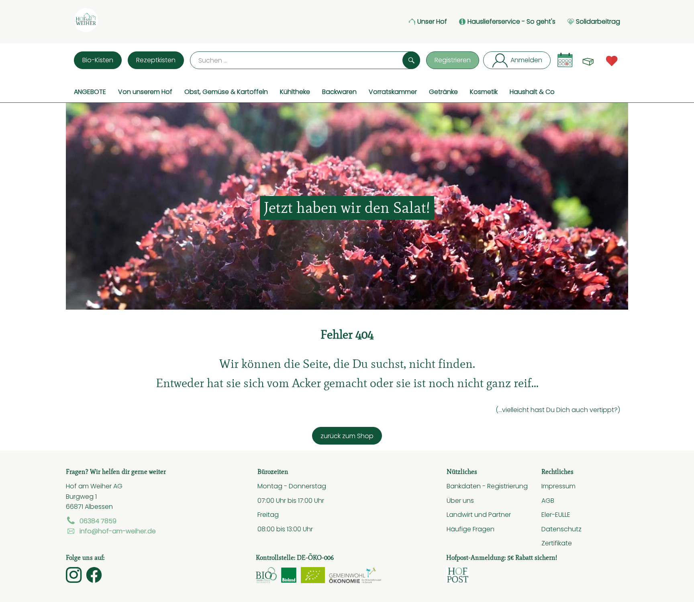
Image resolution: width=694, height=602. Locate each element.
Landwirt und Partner (479, 514)
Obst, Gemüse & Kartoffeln (226, 91)
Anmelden (526, 60)
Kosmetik (484, 91)
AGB (547, 500)
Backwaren (339, 91)
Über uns (460, 500)
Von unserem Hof (145, 91)
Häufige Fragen (470, 529)
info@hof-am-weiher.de (118, 531)
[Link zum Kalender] (565, 59)
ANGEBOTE (90, 91)
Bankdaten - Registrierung (487, 486)
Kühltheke (295, 91)
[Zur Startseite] (86, 21)
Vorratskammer (393, 91)
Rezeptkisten (156, 60)
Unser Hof (432, 21)
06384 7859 (98, 521)
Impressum (558, 486)
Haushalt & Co (532, 91)
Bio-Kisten (97, 60)
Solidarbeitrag (598, 21)
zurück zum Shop (347, 436)
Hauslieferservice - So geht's (511, 21)
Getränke (443, 91)
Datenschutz (561, 529)
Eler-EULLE (555, 514)
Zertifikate (556, 543)
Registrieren (453, 60)
